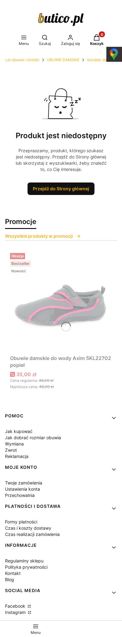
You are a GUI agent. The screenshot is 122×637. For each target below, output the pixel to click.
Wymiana (14, 443)
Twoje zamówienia (23, 482)
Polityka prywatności (26, 567)
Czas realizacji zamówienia (32, 534)
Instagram (16, 612)
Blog (9, 579)
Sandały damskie (102, 59)
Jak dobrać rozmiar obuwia (33, 437)
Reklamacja (16, 456)
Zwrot (11, 450)
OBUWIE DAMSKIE (63, 59)
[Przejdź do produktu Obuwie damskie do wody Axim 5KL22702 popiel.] (61, 301)
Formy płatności (21, 521)
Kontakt (13, 573)
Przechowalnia (20, 495)
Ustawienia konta (22, 489)
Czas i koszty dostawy (28, 528)
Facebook (16, 606)
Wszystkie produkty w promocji (39, 236)
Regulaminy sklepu (24, 560)
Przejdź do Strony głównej (61, 188)
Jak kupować (19, 431)
